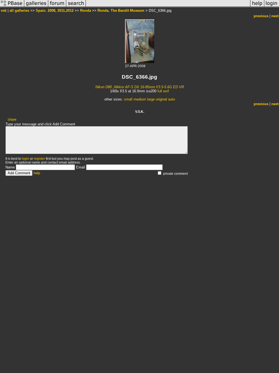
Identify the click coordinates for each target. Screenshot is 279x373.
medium (140, 99)
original (161, 99)
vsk (4, 10)
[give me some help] (257, 6)
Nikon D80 (103, 87)
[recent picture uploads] (36, 6)
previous (261, 16)
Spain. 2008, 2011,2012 (55, 10)
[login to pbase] (271, 6)
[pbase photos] (12, 6)
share (12, 119)
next (274, 16)
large (151, 99)
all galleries (19, 10)
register (39, 159)
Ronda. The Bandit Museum (121, 10)
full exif (163, 91)
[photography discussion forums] (57, 6)
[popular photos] (168, 6)
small (128, 99)
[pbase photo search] (76, 6)
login (25, 159)
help (37, 173)
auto (171, 99)
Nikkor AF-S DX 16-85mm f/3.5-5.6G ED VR (149, 87)
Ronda (85, 10)
